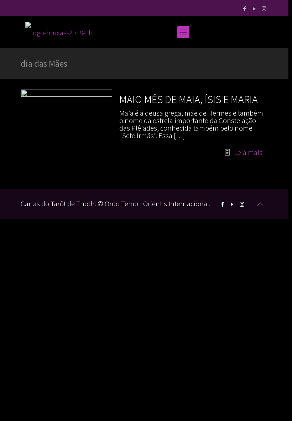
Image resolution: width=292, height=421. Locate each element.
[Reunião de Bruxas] (59, 32)
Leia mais (248, 152)
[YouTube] (254, 8)
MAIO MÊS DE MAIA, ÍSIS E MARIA (188, 99)
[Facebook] (245, 8)
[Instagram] (264, 8)
